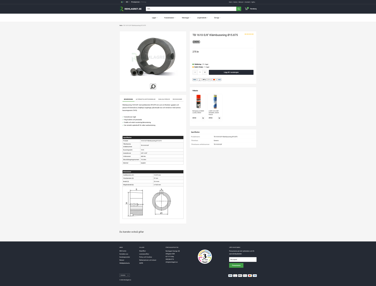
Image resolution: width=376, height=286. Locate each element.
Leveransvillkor (144, 254)
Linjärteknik (201, 18)
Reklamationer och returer (147, 260)
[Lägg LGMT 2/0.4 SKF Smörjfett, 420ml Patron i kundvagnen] (219, 118)
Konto (235, 2)
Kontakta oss (123, 254)
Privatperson (135, 2)
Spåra (253, 2)
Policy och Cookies (145, 257)
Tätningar (185, 18)
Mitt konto (122, 251)
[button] (249, 34)
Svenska (123, 275)
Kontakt (247, 2)
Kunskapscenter (124, 257)
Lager (154, 18)
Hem (230, 2)
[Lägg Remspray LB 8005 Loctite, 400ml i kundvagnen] (203, 118)
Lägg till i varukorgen (231, 72)
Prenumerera (236, 265)
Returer (241, 2)
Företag (143, 2)
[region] (223, 109)
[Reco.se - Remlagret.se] (204, 255)
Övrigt (216, 18)
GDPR (141, 263)
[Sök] (238, 9)
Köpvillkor (142, 251)
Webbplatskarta (124, 263)
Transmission (169, 18)
